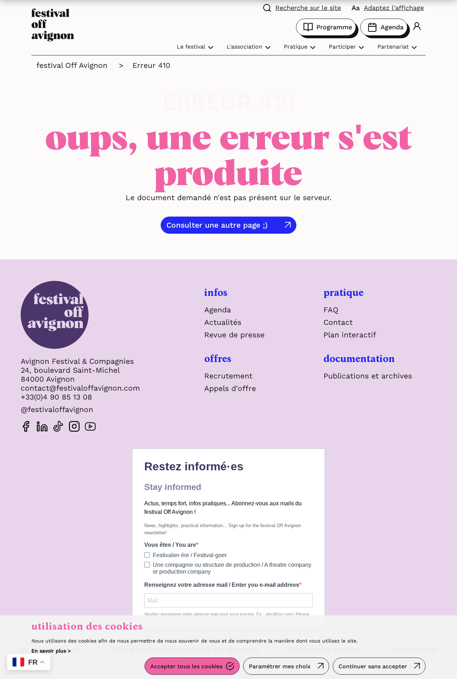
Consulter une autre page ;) (217, 224)
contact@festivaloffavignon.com (80, 387)
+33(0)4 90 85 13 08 (56, 396)
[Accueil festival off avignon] (52, 24)
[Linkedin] (42, 427)
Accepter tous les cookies (186, 666)
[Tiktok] (58, 427)
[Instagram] (74, 427)
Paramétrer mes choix (280, 666)
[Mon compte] (417, 27)
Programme (334, 27)
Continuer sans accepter (372, 666)
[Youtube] (90, 427)
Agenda (392, 27)
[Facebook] (26, 427)
